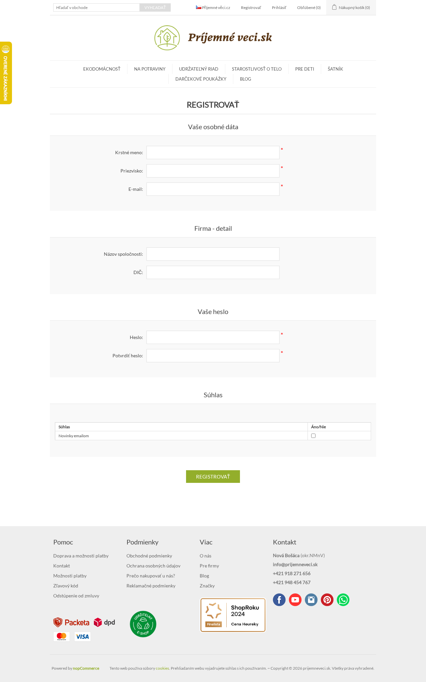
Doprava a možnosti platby (80, 555)
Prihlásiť (279, 7)
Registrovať (251, 7)
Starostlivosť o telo (257, 69)
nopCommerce (86, 668)
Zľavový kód (65, 585)
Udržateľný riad (198, 69)
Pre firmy (209, 565)
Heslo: (136, 337)
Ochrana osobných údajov (153, 565)
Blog (245, 79)
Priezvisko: (131, 170)
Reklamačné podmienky (150, 585)
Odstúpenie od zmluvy (76, 595)
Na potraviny (149, 69)
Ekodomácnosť (101, 69)
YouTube (295, 599)
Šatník (335, 69)
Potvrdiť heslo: (127, 355)
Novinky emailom (74, 435)
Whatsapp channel (343, 599)
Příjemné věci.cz (215, 7)
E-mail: (135, 189)
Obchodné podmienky (149, 555)
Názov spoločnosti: (123, 254)
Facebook (279, 599)
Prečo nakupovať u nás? (150, 575)
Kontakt (61, 565)
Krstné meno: (129, 152)
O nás (205, 555)
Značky (207, 585)
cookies (162, 668)
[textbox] (96, 7)
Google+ (327, 599)
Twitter (311, 599)
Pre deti (304, 69)
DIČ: (138, 272)
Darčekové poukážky (200, 79)
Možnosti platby (70, 575)
